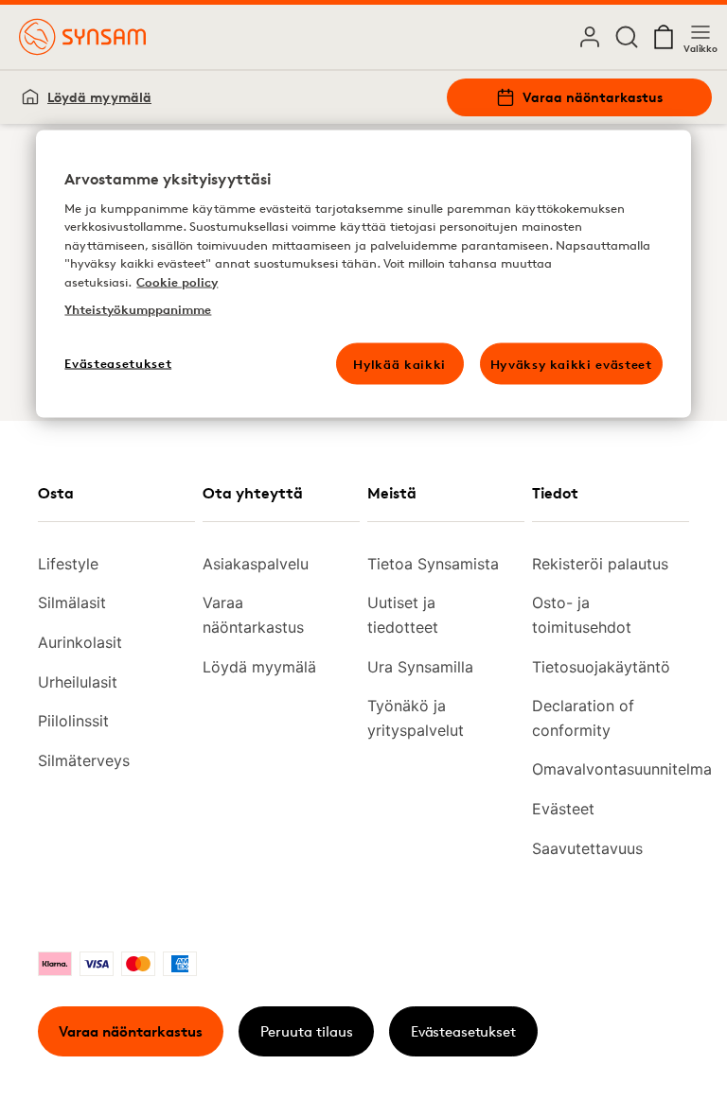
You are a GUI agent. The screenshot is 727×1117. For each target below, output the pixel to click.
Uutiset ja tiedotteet (402, 615)
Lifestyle (68, 563)
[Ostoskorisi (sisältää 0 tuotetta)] (663, 37)
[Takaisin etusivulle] (82, 36)
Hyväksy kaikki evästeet (571, 363)
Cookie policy (177, 280)
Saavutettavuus (587, 848)
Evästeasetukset (463, 1031)
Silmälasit (72, 602)
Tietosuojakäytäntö (601, 666)
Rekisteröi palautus (600, 563)
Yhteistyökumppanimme (137, 309)
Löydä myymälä (99, 97)
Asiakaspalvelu (256, 563)
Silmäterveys (84, 760)
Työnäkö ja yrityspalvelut (415, 718)
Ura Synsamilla (420, 666)
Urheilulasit (77, 681)
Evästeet (563, 808)
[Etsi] (626, 37)
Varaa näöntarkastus (593, 97)
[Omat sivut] (589, 36)
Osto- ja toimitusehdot (581, 615)
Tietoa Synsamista (433, 563)
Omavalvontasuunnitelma (603, 768)
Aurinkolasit (80, 642)
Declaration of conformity (583, 718)
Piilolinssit (73, 720)
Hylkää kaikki (399, 363)
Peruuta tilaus (306, 1031)
